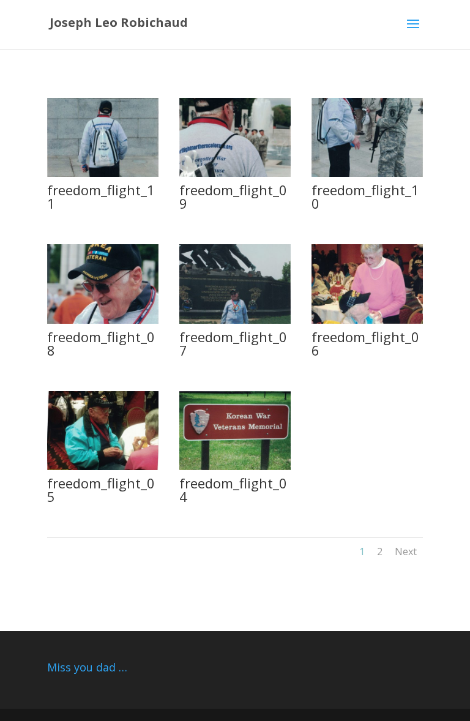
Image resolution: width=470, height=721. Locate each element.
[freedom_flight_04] (235, 467)
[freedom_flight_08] (103, 320)
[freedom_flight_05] (103, 467)
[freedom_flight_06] (367, 320)
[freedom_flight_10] (367, 173)
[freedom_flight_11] (103, 173)
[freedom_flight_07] (235, 320)
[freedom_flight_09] (235, 173)
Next (406, 551)
